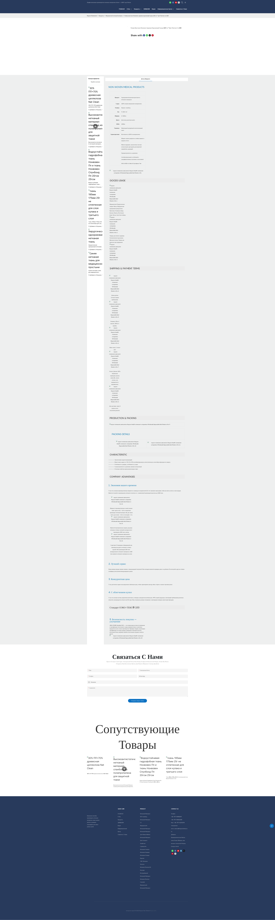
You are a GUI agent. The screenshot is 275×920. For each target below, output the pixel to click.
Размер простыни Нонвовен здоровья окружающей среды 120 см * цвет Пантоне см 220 (146, 15)
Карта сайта (153, 910)
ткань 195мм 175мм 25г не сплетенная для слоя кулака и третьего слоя (95, 222)
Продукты (101, 15)
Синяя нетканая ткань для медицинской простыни (94, 271)
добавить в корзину (95, 109)
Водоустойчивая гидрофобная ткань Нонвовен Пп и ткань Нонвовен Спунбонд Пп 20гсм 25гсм (95, 183)
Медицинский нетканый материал (114, 15)
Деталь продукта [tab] (145, 79)
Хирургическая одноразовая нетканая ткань (94, 246)
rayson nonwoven (92, 15)
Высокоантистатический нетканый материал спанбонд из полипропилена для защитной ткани (95, 143)
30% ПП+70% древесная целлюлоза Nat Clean (95, 106)
